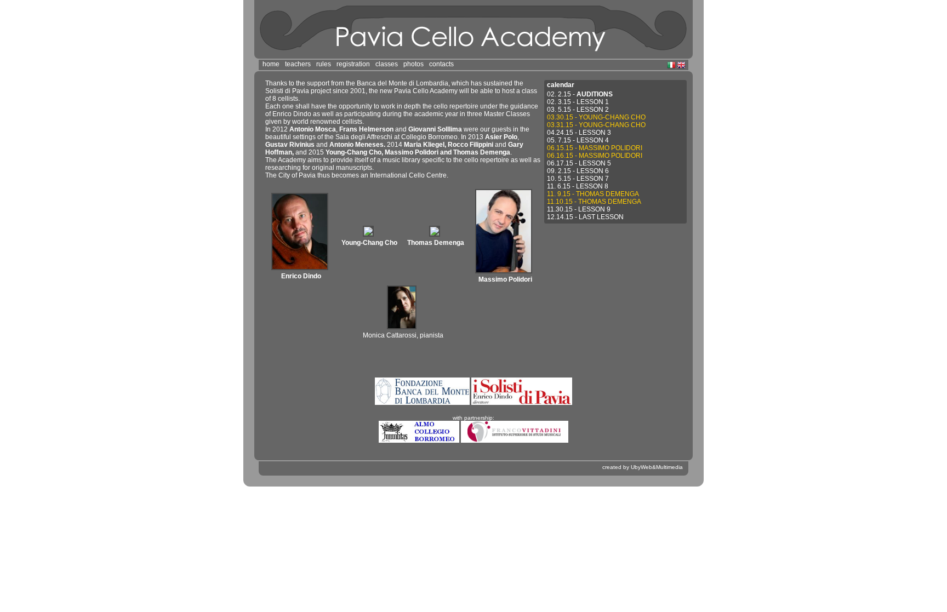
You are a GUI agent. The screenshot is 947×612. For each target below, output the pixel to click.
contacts (441, 64)
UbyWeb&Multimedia (657, 467)
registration (353, 64)
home (271, 64)
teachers (298, 64)
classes (386, 64)
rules (323, 64)
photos (413, 64)
